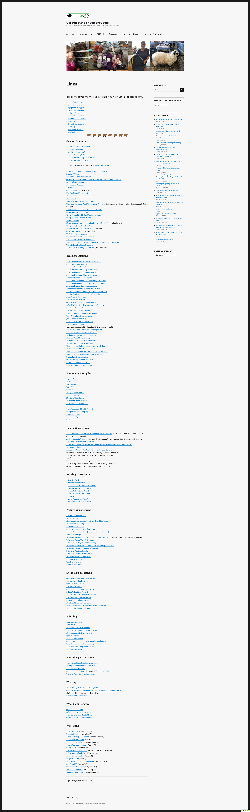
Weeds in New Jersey (74, 565)
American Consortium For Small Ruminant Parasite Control (89, 433)
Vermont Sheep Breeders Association (80, 674)
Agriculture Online (75, 149)
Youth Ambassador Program (164, 239)
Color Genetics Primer (74, 709)
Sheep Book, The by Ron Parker (78, 218)
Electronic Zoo (72, 188)
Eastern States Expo (74, 586)
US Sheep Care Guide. (74, 461)
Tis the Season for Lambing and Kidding (168, 143)
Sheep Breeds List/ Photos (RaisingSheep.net (83, 215)
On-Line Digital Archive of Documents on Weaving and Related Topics (93, 690)
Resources (113, 34)
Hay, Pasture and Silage (75, 524)
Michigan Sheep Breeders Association (81, 666)
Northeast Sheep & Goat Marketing (80, 201)
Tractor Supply (72, 417)
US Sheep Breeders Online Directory (80, 237)
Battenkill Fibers (73, 734)
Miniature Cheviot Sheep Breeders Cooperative (84, 330)
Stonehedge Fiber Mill (75, 767)
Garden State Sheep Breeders (87, 22)
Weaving (71, 127)
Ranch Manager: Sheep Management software (84, 209)
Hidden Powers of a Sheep (164, 209)
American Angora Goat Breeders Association (83, 261)
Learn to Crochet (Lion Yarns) (79, 488)
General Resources (75, 102)
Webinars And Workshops (155, 34)
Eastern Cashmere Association (78, 311)
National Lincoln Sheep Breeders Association (83, 335)
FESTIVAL (100, 34)
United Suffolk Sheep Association (79, 365)
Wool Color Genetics (75, 129)
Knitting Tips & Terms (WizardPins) (82, 485)
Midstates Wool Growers (75, 398)
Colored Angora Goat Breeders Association (82, 302)
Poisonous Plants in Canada (77, 551)
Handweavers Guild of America (78, 627)
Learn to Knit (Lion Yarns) (78, 491)
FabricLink (70, 625)
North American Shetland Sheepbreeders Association (87, 352)
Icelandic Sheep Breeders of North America (83, 313)
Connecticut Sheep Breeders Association (82, 663)
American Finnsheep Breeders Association (82, 272)
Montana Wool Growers (75, 668)
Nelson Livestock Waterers (76, 401)
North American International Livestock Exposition (86, 606)
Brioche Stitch (73, 480)
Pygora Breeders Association (77, 357)
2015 (102, 166)
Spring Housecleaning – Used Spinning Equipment (86, 641)
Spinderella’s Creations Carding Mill (80, 761)
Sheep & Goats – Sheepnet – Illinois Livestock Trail (86, 223)
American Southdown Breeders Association (83, 289)
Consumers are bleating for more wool (168, 131)
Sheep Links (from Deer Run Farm (79, 226)
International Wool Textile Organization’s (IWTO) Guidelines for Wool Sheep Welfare (99, 444)
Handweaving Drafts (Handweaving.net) (82, 688)
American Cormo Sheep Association (80, 267)
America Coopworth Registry (77, 264)
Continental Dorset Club (75, 308)
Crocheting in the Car (76, 483)
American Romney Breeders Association (81, 286)
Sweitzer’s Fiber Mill (74, 770)
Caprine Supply (72, 379)
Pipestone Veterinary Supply (77, 403)
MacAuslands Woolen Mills (76, 750)
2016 (98, 166)
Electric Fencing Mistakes (76, 515)
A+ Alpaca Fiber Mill (74, 731)
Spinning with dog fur (74, 638)
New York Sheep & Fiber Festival (78, 603)
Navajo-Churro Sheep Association (79, 343)
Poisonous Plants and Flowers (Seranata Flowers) (85, 537)
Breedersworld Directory (75, 300)
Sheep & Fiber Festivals (77, 119)
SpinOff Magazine (73, 636)
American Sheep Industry (78, 160)
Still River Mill (71, 764)
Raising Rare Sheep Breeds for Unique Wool (169, 119)
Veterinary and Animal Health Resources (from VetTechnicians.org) (92, 242)
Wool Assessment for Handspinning (80, 644)
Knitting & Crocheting (76, 113)
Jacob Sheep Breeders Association (79, 316)
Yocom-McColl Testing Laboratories (80, 248)
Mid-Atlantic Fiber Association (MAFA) (81, 630)
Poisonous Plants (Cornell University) (80, 540)
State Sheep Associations (77, 124)
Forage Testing (72, 518)
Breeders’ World (72, 174)
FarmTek (69, 387)
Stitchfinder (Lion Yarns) (78, 499)
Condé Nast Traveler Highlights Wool (167, 190)
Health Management (76, 110)
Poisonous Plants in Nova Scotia (78, 556)
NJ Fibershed (71, 199)
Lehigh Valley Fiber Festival (77, 592)
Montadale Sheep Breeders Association (81, 332)
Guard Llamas (72, 190)
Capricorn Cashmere (74, 622)
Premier (69, 406)
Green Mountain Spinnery (76, 745)
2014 (107, 166)
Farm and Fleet (72, 384)
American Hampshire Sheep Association (81, 275)
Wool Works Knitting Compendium (80, 647)
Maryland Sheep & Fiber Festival (78, 597)
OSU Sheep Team (73, 231)
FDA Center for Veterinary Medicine (80, 442)
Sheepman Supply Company (77, 412)
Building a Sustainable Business (78, 177)
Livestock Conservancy (75, 324)
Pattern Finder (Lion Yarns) (79, 494)
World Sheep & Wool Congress (78, 608)
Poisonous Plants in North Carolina (80, 554)
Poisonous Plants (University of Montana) (82, 548)
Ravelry (71, 496)
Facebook (105, 671)
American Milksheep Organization (81, 158)
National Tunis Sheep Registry (78, 338)
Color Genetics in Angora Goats (78, 712)
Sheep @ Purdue (72, 220)
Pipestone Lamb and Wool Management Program (85, 204)
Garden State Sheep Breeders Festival (80, 589)
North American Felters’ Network (79, 633)
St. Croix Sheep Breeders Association (80, 360)
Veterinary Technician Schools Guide (80, 240)
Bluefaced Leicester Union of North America (83, 294)
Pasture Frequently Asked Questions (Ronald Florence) (87, 532)
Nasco (68, 382)
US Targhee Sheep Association (78, 362)
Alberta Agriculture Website (79, 147)
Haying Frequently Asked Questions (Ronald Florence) (87, 521)
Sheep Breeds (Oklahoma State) (78, 212)
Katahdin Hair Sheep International (79, 321)
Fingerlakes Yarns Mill (75, 739)
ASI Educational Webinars (76, 439)
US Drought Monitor (74, 559)
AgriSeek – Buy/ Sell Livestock (80, 155)
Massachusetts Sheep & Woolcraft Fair (81, 600)
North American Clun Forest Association (82, 349)
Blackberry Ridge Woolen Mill (77, 737)
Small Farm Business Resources (78, 229)
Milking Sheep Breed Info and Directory (81, 196)
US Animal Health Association (78, 234)
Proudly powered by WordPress (95, 803)
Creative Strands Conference (77, 584)
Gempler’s (70, 390)
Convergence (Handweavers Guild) (79, 581)
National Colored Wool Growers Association (83, 341)
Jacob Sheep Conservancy (76, 319)
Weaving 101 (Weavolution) (77, 696)
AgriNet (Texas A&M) (76, 152)
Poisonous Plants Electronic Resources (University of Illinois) (90, 546)
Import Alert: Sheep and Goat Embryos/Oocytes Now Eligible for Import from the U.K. (169, 177)
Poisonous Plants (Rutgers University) (81, 543)
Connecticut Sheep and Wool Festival (80, 578)
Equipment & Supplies (76, 108)
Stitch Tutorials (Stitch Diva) (79, 502)
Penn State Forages (73, 535)
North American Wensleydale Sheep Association (85, 354)
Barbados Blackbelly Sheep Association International (86, 291)
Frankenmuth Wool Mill (75, 742)
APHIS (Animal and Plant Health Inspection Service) (86, 171)
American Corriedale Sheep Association (81, 270)
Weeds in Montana (73, 562)
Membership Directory (131, 34)
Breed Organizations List (76, 297)
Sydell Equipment (73, 414)
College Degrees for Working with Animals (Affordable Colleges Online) (93, 179)
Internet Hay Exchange (75, 526)
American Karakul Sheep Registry (79, 278)
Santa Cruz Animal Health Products (80, 409)
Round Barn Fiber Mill (74, 756)
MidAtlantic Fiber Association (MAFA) (81, 595)
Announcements (85, 34)
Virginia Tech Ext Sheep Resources (79, 245)
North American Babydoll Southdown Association (85, 346)
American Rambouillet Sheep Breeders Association (85, 283)
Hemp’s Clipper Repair (75, 393)
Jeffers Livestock (72, 395)
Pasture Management (76, 116)
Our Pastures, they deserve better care (81, 529)
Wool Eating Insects (74, 649)
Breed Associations (75, 105)
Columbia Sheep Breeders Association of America (85, 305)
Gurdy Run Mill (72, 748)
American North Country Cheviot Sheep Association (86, 280)
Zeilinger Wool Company (75, 772)
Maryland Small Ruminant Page (78, 193)
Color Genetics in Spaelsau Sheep (79, 718)
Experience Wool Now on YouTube (166, 214)
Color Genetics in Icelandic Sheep (79, 715)
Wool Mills (72, 132)
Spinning (71, 121)
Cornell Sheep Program (75, 182)
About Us (70, 34)
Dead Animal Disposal (74, 185)
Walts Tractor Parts (73, 420)
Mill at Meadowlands (74, 753)
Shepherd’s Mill (72, 759)
